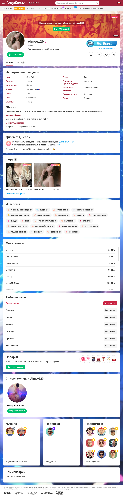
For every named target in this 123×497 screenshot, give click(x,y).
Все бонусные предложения (50, 8)
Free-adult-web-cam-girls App (91, 8)
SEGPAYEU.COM (74, 487)
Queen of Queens (66, 142)
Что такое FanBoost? (108, 48)
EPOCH (65, 487)
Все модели (7, 8)
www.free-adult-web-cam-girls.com (36, 487)
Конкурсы (69, 8)
